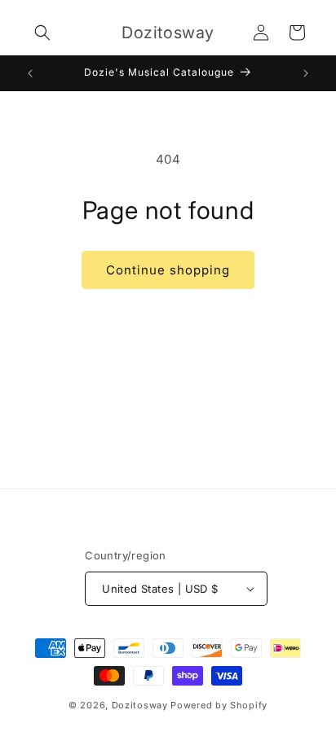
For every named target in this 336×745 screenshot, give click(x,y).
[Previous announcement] (30, 73)
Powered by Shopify (218, 705)
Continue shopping (168, 270)
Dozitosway (140, 705)
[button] (42, 32)
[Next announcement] (306, 73)
